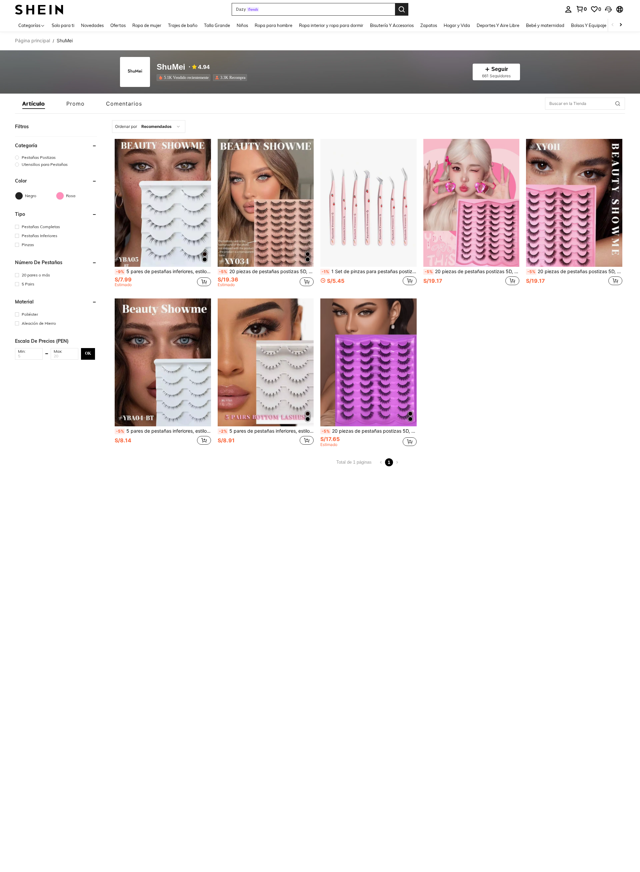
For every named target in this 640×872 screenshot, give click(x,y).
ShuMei (171, 67)
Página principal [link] (32, 40)
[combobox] (148, 127)
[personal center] (568, 9)
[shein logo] (39, 9)
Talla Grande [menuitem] (217, 25)
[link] (581, 9)
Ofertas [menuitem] (118, 25)
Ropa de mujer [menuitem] (146, 25)
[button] (608, 9)
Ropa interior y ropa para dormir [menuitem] (331, 25)
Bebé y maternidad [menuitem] (545, 25)
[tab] (33, 104)
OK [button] (88, 353)
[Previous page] (381, 462)
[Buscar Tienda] (618, 104)
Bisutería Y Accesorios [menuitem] (392, 25)
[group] (56, 157)
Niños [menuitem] (242, 25)
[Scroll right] (620, 25)
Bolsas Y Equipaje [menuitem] (588, 25)
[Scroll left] (612, 25)
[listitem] (185, 77)
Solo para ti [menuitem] (63, 25)
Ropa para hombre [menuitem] (273, 25)
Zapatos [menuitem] (428, 25)
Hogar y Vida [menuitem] (457, 25)
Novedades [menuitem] (92, 25)
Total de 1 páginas (354, 462)
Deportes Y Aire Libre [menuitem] (498, 25)
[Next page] (397, 462)
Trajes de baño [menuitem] (182, 25)
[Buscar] (401, 9)
